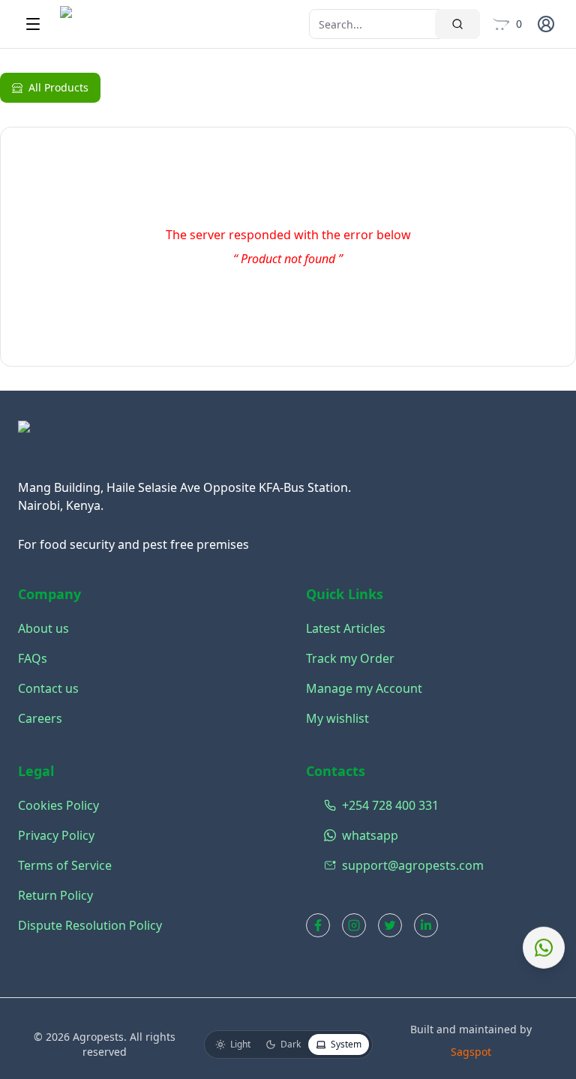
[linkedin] (426, 925)
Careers (40, 718)
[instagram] (354, 925)
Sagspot (471, 1052)
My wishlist (337, 718)
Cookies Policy (58, 805)
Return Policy (55, 895)
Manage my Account (364, 688)
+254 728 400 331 (378, 805)
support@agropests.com (378, 865)
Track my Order (350, 658)
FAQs (32, 658)
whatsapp (370, 835)
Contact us (48, 688)
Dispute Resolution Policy (90, 925)
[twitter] (390, 925)
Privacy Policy (56, 835)
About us (43, 628)
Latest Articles (346, 628)
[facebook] (318, 925)
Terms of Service (65, 865)
